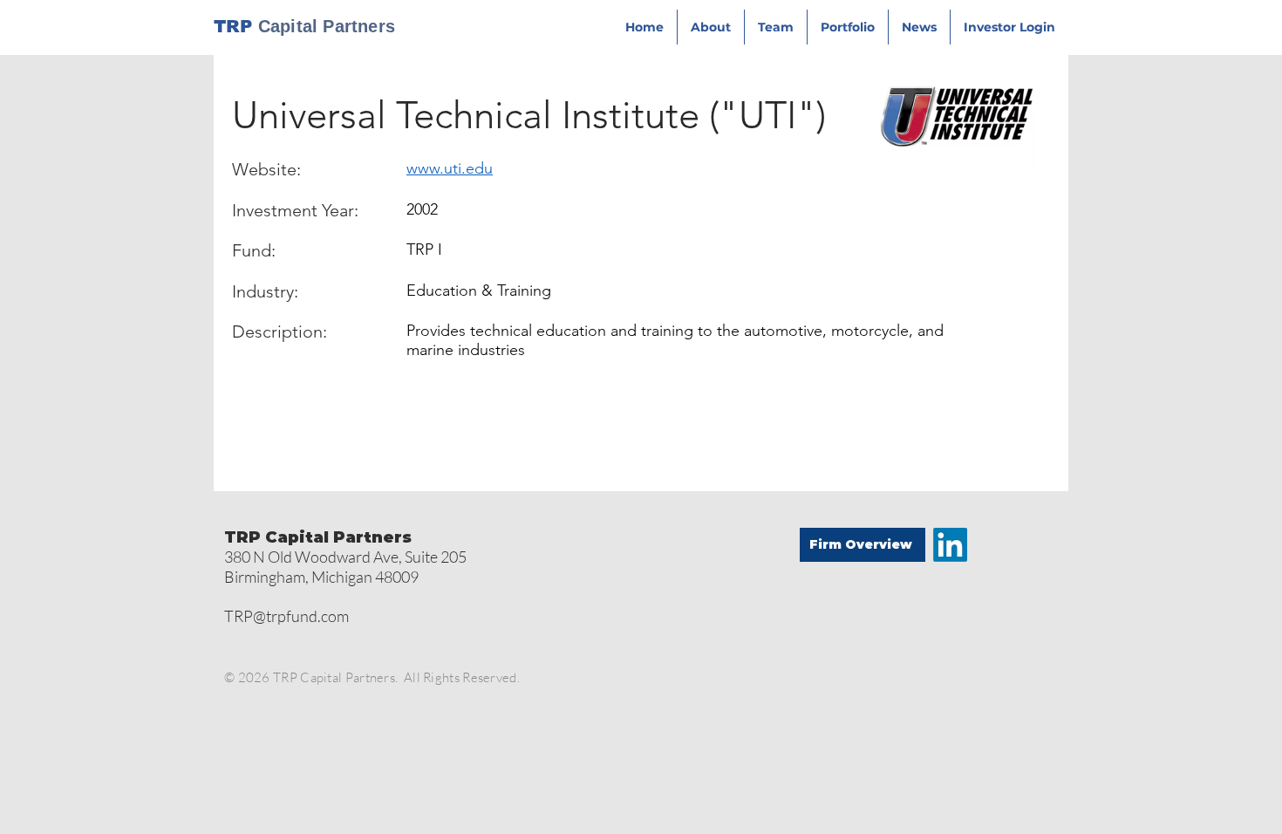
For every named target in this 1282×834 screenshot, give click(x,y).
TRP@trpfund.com (286, 616)
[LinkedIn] (950, 545)
